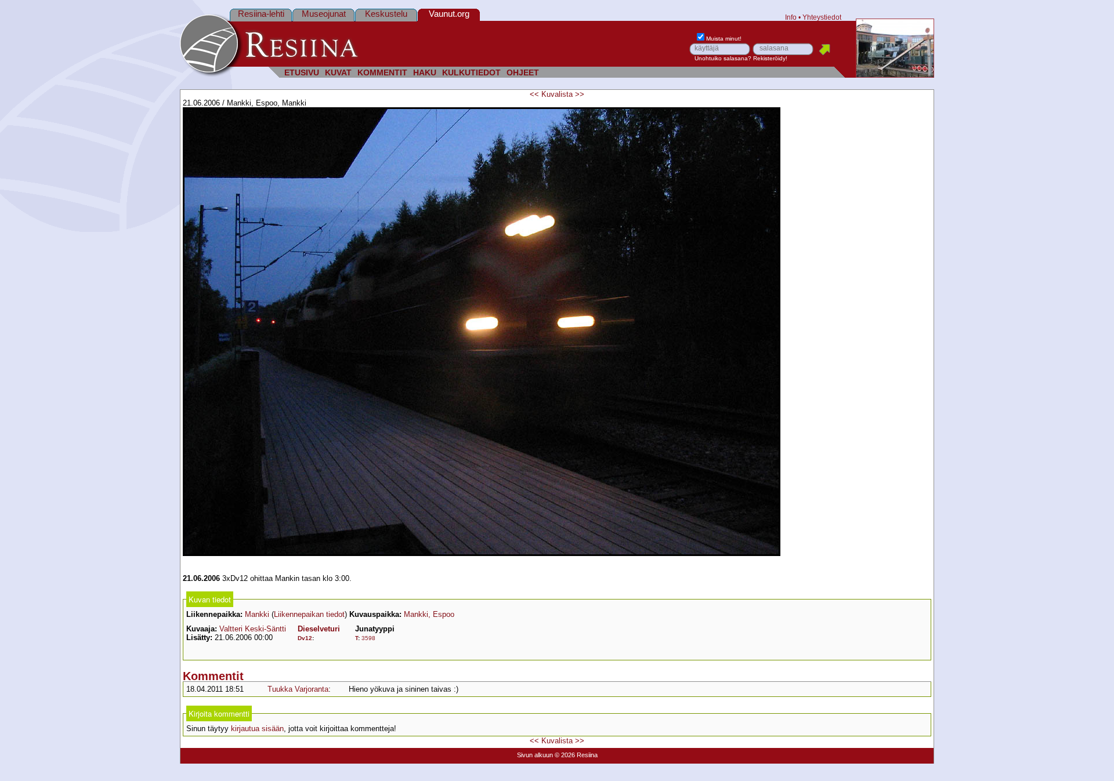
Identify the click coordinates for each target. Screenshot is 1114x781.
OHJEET (523, 72)
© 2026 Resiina (576, 754)
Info (791, 17)
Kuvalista (557, 94)
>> (579, 94)
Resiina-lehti (261, 14)
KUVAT (338, 72)
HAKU (424, 72)
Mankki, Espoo (429, 614)
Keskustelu (386, 14)
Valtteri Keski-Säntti (252, 628)
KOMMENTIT (382, 72)
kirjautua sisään (257, 728)
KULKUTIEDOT (471, 72)
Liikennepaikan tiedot (309, 614)
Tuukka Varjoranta (297, 689)
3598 (368, 638)
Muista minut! (724, 38)
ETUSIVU (301, 72)
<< (534, 94)
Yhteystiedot (821, 17)
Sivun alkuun (535, 754)
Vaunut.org (449, 14)
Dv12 (305, 638)
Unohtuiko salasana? (723, 58)
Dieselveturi (319, 628)
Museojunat (324, 14)
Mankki (257, 614)
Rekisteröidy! (770, 58)
